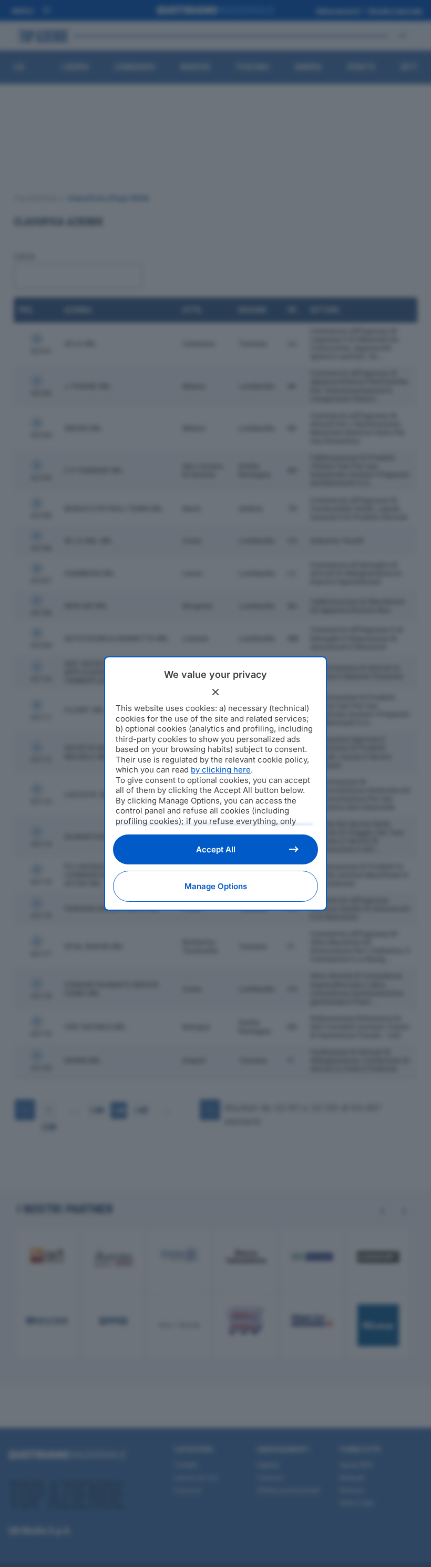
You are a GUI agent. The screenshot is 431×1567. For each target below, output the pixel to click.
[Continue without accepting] (215, 692)
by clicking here (221, 770)
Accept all (215, 849)
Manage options (215, 886)
